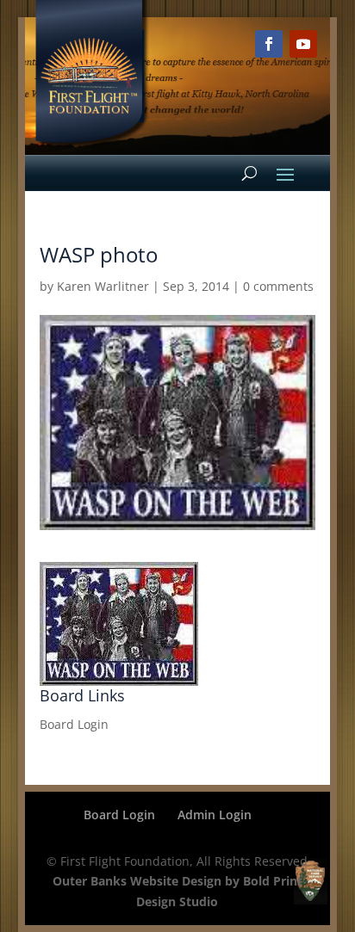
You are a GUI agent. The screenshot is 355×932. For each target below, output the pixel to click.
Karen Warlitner (103, 286)
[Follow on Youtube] (303, 44)
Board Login (74, 724)
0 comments (278, 286)
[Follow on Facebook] (269, 44)
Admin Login (215, 814)
